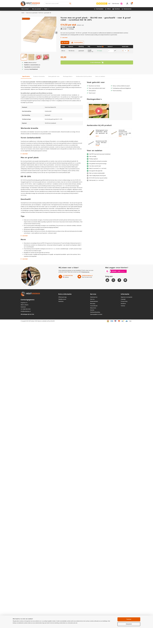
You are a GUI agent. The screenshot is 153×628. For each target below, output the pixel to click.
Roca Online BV (51, 321)
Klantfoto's (117, 9)
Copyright (123, 299)
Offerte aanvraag (62, 297)
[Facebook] (119, 280)
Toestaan (128, 619)
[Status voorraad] (102, 46)
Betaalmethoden (94, 301)
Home (23, 13)
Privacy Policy (124, 301)
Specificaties (26, 76)
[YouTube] (107, 280)
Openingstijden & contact (96, 314)
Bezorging (92, 303)
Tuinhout (123, 306)
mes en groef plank (37, 84)
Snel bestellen (99, 9)
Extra (45, 9)
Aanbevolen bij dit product (84, 76)
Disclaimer (123, 303)
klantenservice (85, 272)
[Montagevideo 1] (99, 111)
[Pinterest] (125, 280)
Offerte (109, 9)
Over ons (92, 299)
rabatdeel (64, 85)
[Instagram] (113, 280)
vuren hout (23, 84)
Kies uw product (36, 9)
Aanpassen (129, 624)
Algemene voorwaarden (126, 297)
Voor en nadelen (100, 76)
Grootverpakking (78, 42)
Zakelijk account (62, 299)
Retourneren (93, 308)
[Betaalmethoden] (108, 321)
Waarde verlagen (123, 51)
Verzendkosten (94, 306)
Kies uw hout (25, 9)
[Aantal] (125, 50)
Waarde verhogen (128, 51)
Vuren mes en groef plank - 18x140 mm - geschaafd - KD (38, 13)
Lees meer (64, 37)
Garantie (92, 310)
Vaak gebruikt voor (54, 76)
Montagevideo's (67, 76)
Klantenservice (127, 9)
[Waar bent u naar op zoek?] (70, 3)
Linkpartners (124, 308)
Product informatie (39, 76)
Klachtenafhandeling (95, 312)
